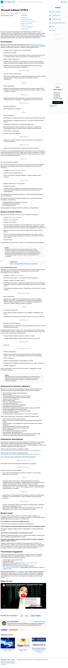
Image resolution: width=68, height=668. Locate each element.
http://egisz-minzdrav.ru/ (21, 170)
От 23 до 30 (57, 95)
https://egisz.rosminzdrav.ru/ (37, 44)
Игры (53, 26)
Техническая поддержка (27, 26)
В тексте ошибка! (35, 615)
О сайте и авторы (11, 661)
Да (21, 615)
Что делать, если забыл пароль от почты (8, 650)
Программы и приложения (58, 23)
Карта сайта (3, 661)
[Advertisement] (57, 61)
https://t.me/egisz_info (22, 564)
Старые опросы (53, 105)
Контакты (3, 662)
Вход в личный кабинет (27, 19)
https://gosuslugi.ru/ (19, 275)
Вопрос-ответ (25, 25)
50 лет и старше (58, 98)
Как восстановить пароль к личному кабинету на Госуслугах (39, 651)
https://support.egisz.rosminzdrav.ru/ (11, 567)
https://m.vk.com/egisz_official (29, 563)
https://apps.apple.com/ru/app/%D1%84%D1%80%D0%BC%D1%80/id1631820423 (20, 454)
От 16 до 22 (57, 94)
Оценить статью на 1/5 (19, 629)
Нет (27, 615)
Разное (53, 30)
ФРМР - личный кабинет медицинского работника (24, 263)
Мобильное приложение (27, 23)
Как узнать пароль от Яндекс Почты (23, 650)
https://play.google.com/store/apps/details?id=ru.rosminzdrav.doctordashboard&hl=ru (21, 450)
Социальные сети (56, 15)
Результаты (52, 106)
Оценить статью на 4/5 (22, 629)
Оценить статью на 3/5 (21, 629)
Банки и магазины (56, 19)
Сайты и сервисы (56, 11)
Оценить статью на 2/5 (20, 629)
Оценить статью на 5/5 (24, 629)
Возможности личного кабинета (29, 21)
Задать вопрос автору (39, 621)
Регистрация (24, 17)
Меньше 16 (57, 92)
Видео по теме (25, 28)
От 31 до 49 (57, 97)
